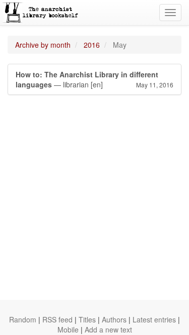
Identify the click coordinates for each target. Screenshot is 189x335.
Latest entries (154, 319)
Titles (87, 319)
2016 (92, 45)
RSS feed (57, 319)
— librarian (94, 79)
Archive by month (43, 45)
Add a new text (108, 329)
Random (22, 319)
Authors (114, 319)
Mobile (68, 329)
